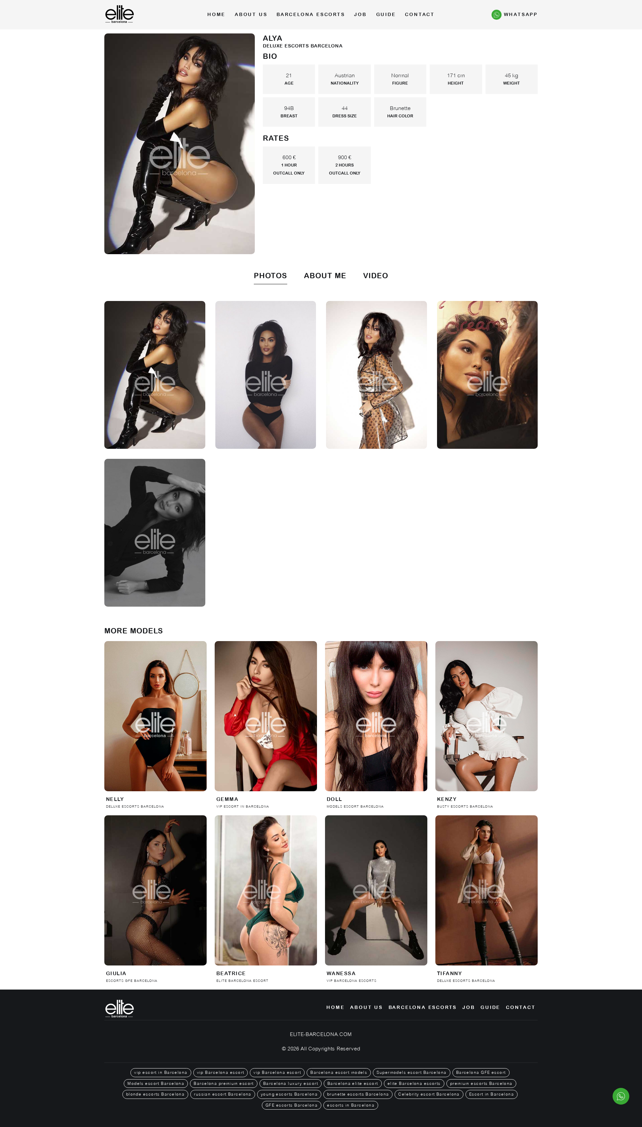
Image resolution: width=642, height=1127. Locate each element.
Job (360, 14)
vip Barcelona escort (220, 1072)
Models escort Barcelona (155, 1083)
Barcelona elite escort (352, 1083)
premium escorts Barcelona (481, 1083)
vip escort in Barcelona (160, 1072)
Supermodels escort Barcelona (411, 1072)
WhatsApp (521, 14)
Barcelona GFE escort (481, 1072)
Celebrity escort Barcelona (428, 1094)
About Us (251, 14)
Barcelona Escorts (311, 14)
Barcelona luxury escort (290, 1083)
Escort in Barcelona (491, 1094)
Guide (386, 14)
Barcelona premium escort (224, 1083)
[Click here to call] (621, 1096)
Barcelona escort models (338, 1072)
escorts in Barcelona (350, 1105)
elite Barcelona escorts (414, 1083)
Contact (420, 14)
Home (216, 14)
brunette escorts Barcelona (358, 1094)
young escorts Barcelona (289, 1094)
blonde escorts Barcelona (155, 1094)
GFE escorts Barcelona (291, 1105)
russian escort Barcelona (222, 1094)
